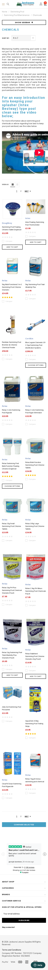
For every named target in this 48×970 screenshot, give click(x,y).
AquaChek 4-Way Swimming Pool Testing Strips (34, 723)
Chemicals (37, 15)
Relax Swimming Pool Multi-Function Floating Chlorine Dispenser (10, 466)
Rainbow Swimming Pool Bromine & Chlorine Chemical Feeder (11, 345)
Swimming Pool (17, 12)
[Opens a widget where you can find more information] (38, 965)
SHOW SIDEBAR (22, 22)
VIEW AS (5, 184)
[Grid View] (12, 184)
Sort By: (6, 38)
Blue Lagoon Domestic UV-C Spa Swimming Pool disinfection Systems (35, 345)
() (45, 3)
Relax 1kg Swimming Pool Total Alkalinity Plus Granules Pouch (12, 655)
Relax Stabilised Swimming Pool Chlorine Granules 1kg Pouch (34, 656)
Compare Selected (24, 825)
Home (4, 12)
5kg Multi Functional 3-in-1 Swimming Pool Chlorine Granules (12, 287)
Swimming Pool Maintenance (17, 15)
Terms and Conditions (11, 950)
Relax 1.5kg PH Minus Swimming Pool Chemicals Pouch (35, 591)
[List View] (17, 184)
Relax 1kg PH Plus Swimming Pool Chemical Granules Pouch (12, 590)
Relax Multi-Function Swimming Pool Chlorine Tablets (34, 465)
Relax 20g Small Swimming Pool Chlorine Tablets (11, 526)
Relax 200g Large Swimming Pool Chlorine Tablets (34, 526)
